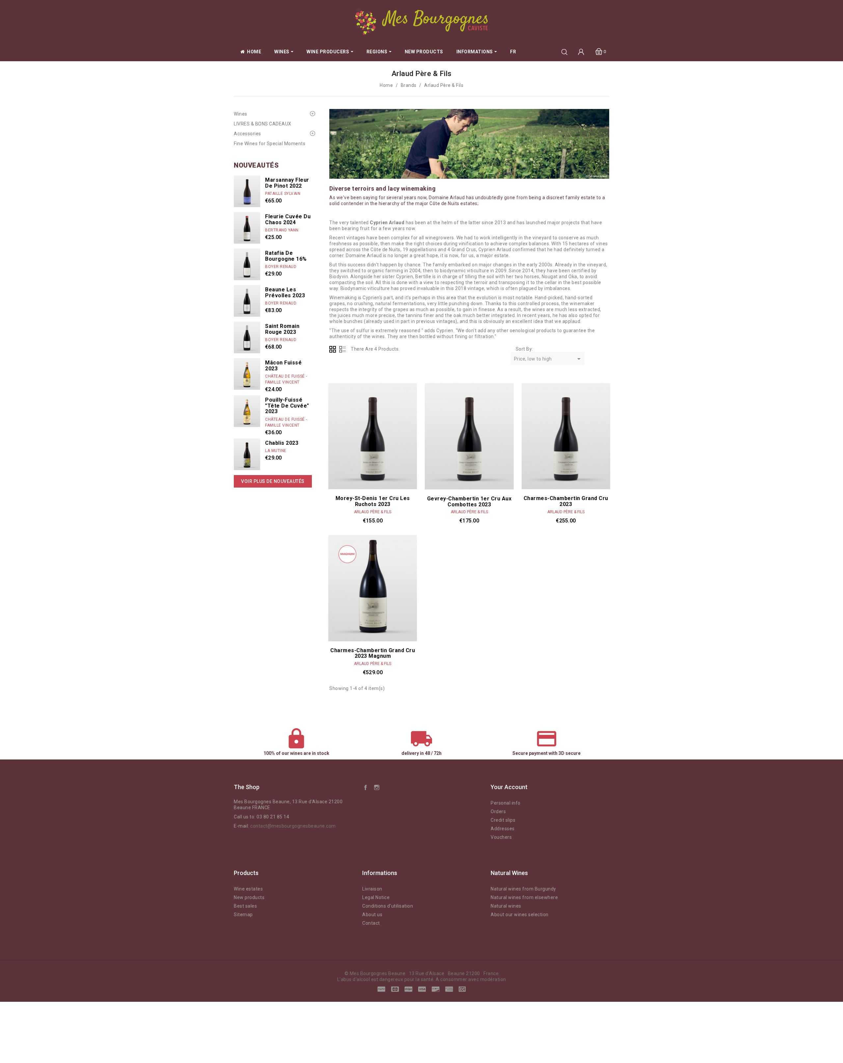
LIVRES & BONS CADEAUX (262, 123)
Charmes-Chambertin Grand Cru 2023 (566, 501)
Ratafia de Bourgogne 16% (286, 256)
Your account (509, 787)
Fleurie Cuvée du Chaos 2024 (288, 219)
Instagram (376, 787)
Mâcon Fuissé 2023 (283, 365)
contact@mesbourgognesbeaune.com (293, 826)
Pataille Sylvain (282, 193)
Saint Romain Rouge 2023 (282, 329)
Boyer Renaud (280, 266)
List (342, 349)
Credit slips (503, 820)
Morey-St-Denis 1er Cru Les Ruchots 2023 (373, 501)
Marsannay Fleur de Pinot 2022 (287, 183)
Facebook (365, 787)
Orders (498, 811)
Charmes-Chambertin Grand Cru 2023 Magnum (372, 653)
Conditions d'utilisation (387, 906)
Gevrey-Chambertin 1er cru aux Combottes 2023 (469, 501)
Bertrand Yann (282, 230)
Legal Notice (376, 897)
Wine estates (248, 888)
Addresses (503, 828)
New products (249, 897)
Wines (240, 114)
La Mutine (275, 450)
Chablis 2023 (281, 443)
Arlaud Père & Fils (372, 512)
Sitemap (243, 914)
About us (372, 914)
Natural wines (506, 906)
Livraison (372, 888)
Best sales (245, 906)
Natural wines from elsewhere (524, 897)
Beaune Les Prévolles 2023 (285, 292)
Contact (371, 923)
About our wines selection (520, 914)
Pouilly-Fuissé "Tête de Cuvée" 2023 (287, 405)
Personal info (506, 803)
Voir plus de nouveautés (273, 481)
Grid (332, 349)
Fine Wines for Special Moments (269, 143)
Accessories (247, 133)
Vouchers (501, 837)
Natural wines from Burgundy (523, 888)
